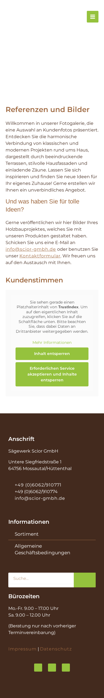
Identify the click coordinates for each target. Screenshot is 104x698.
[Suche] (85, 580)
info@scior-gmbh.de (31, 249)
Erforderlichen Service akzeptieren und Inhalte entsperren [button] (52, 374)
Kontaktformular (39, 256)
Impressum (22, 649)
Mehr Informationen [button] (52, 342)
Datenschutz (56, 649)
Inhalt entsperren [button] (52, 353)
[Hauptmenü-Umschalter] (92, 17)
